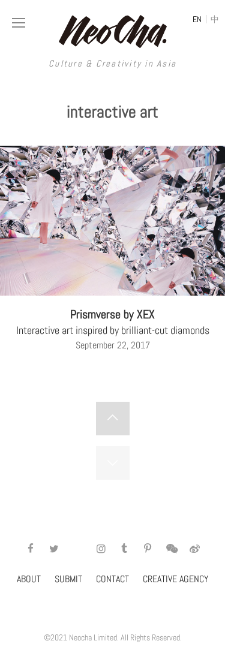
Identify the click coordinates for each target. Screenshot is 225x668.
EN (197, 19)
